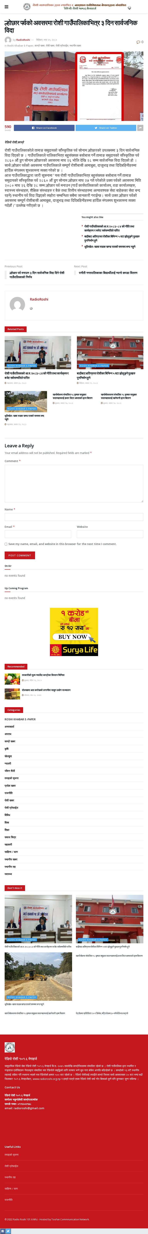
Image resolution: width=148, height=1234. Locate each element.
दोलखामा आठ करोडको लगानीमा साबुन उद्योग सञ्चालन (46, 690)
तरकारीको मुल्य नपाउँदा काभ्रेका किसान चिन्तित (43, 675)
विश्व (7, 822)
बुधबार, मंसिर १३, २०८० (33, 680)
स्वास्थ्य (8, 874)
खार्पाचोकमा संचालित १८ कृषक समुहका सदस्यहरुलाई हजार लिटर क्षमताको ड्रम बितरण (72, 396)
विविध (7, 815)
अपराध (8, 734)
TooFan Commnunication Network (70, 1219)
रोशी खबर (50, 45)
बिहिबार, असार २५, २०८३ (88, 383)
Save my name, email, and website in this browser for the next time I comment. (62, 544)
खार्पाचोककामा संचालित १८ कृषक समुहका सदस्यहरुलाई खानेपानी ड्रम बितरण (119, 396)
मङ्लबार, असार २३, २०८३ (16, 424)
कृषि (6, 749)
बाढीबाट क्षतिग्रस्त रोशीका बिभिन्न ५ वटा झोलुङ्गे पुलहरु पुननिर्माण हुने (103, 946)
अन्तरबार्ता (9, 726)
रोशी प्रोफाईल (62, 45)
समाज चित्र (10, 837)
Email (10, 527)
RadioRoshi (23, 39)
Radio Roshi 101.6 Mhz (25, 1219)
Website (82, 527)
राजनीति (9, 793)
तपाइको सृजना (11, 778)
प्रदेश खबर (10, 785)
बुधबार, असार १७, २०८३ (64, 403)
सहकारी (8, 844)
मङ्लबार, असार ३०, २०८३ (16, 383)
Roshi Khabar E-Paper (20, 45)
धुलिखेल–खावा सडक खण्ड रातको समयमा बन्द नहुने (109, 246)
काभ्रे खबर (40, 45)
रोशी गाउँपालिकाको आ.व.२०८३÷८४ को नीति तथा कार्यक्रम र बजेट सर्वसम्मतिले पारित (38, 946)
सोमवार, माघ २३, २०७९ (32, 695)
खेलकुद (8, 756)
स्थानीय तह (10, 866)
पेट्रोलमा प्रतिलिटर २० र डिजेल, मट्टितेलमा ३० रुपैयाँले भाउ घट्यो (102, 1013)
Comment (13, 461)
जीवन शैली (10, 771)
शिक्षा (7, 830)
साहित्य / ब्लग (11, 852)
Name (10, 509)
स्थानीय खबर (75, 45)
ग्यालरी (8, 763)
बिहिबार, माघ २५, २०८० (46, 39)
